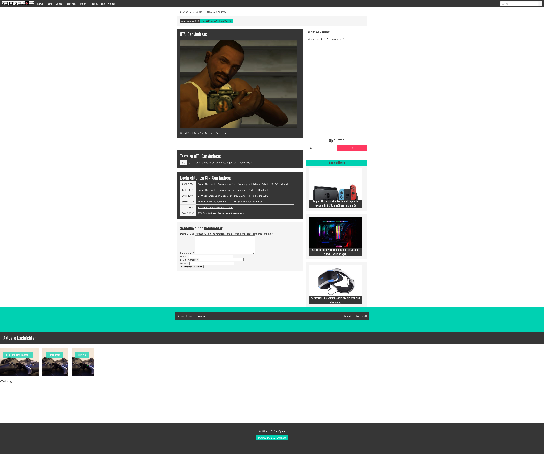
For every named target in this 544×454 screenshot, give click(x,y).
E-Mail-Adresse (189, 259)
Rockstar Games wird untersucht (215, 207)
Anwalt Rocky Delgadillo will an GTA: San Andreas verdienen (230, 201)
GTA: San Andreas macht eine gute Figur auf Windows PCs (220, 162)
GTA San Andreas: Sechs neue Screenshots (221, 213)
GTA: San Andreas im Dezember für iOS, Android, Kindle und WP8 (233, 195)
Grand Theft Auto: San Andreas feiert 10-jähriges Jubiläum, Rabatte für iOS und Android (245, 184)
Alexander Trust (193, 21)
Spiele (59, 3)
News (40, 3)
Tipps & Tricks (97, 3)
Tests (49, 3)
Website (184, 263)
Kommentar (187, 253)
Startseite (185, 11)
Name (184, 256)
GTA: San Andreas (216, 11)
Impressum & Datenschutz (272, 437)
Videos (111, 3)
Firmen (82, 3)
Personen (71, 3)
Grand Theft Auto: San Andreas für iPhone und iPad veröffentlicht (233, 190)
